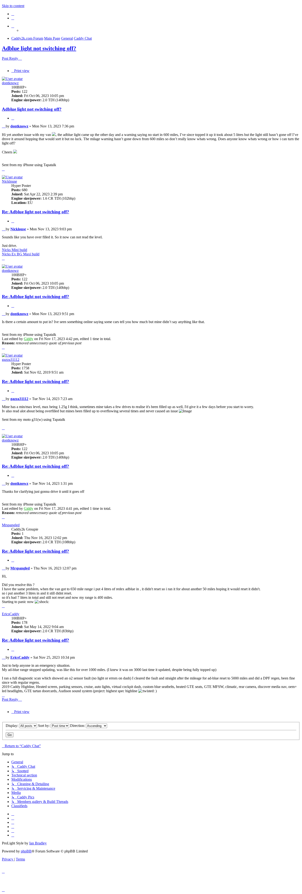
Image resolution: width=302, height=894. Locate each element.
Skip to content (13, 6)
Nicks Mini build (14, 250)
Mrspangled (11, 525)
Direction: (78, 726)
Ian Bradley (38, 843)
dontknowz (10, 83)
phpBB (26, 851)
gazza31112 (10, 360)
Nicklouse (9, 181)
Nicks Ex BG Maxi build (20, 254)
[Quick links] (12, 26)
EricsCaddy (10, 614)
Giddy (28, 339)
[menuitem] (12, 14)
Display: (12, 726)
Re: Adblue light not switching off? (35, 211)
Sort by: (44, 726)
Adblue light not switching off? (39, 48)
